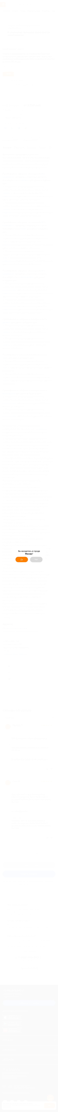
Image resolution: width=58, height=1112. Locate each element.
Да (22, 559)
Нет (36, 559)
